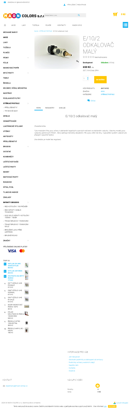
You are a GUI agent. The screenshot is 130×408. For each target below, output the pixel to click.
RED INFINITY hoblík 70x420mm (13, 211)
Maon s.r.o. (77, 25)
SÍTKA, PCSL (8, 187)
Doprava (72, 371)
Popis (38, 108)
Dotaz (93, 101)
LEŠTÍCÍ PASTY (9, 167)
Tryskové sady (11, 111)
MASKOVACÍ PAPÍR (11, 68)
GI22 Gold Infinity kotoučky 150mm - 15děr (17, 216)
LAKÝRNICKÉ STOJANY (13, 126)
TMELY (6, 78)
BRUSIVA (7, 146)
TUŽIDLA (35, 25)
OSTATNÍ (7, 152)
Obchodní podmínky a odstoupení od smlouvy (86, 360)
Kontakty (62, 25)
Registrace (81, 5)
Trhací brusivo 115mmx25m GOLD (16, 225)
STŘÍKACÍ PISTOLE (11, 103)
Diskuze (62, 108)
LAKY (24, 25)
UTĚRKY (6, 131)
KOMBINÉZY (8, 157)
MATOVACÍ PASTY (10, 177)
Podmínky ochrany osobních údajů (82, 362)
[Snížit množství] (88, 79)
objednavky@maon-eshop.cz (17, 386)
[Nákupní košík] (97, 385)
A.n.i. (103, 91)
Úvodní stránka (5, 25)
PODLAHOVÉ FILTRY (11, 98)
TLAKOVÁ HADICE (10, 192)
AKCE (13, 25)
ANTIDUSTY (8, 136)
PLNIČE (48, 25)
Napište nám (74, 365)
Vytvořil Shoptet (122, 403)
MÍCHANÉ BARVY (10, 32)
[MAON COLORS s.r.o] (24, 16)
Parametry (49, 108)
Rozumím (112, 406)
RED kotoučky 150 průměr (16, 206)
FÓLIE (5, 63)
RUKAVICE (7, 182)
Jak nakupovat (74, 357)
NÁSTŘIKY (7, 93)
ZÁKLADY (7, 197)
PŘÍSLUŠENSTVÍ (11, 107)
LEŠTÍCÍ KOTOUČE (11, 162)
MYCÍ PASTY (8, 73)
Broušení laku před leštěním (13, 231)
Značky (6, 241)
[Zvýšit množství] (88, 77)
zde (105, 406)
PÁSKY (6, 58)
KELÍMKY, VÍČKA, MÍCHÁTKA (15, 88)
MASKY (6, 172)
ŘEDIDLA (7, 83)
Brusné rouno (11, 235)
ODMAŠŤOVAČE (10, 121)
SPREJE (6, 116)
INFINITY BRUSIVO (11, 202)
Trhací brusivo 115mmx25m (16, 221)
